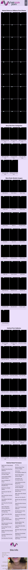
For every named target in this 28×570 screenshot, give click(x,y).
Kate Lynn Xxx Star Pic (20, 497)
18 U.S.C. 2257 (5, 555)
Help (3, 556)
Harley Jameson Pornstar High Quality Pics (6, 519)
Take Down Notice (6, 552)
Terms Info (4, 554)
